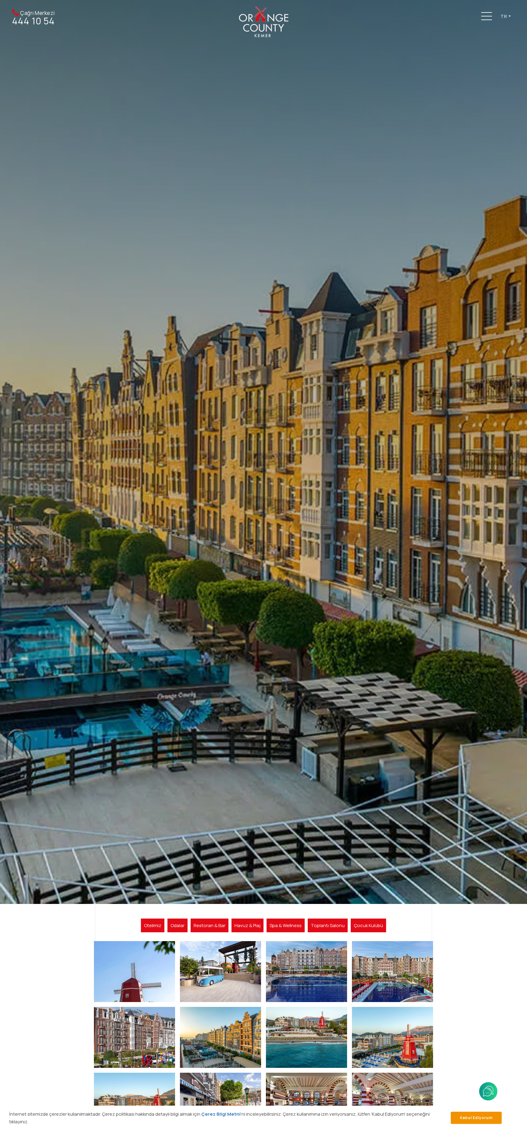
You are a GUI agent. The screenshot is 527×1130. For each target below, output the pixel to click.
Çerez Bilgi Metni (221, 1114)
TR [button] (503, 16)
